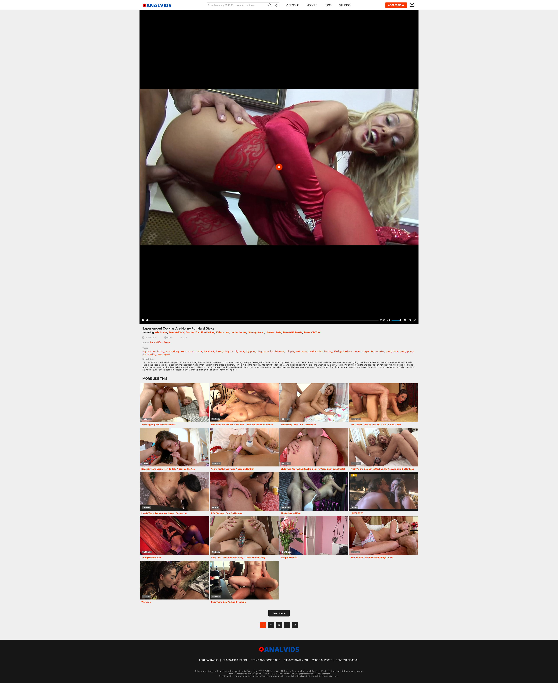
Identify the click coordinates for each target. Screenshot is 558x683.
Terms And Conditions (265, 660)
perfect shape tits (363, 351)
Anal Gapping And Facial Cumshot (158, 424)
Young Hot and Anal (151, 557)
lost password (209, 660)
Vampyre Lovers (289, 557)
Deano (190, 332)
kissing (338, 351)
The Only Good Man (291, 513)
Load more (279, 613)
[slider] (262, 320)
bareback (209, 351)
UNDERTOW (357, 513)
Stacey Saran (256, 332)
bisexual (279, 351)
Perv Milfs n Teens (160, 342)
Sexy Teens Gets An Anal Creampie (228, 602)
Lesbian (347, 351)
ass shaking (172, 351)
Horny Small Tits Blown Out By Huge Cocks (372, 557)
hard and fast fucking (320, 351)
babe (199, 351)
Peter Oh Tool (312, 332)
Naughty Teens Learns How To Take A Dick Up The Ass (168, 469)
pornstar (379, 351)
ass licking (158, 351)
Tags (328, 5)
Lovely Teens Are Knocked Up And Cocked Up (164, 513)
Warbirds (146, 602)
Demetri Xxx (176, 332)
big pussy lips (265, 351)
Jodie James (238, 332)
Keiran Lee (222, 332)
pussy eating (149, 354)
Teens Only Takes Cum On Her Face (298, 424)
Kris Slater (160, 332)
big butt (146, 351)
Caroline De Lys (204, 332)
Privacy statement (296, 660)
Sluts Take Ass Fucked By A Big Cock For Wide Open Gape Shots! (313, 469)
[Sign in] (413, 5)
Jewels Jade (273, 332)
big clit (229, 351)
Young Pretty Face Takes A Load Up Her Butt (232, 469)
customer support (235, 660)
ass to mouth (188, 351)
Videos (291, 5)
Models (311, 5)
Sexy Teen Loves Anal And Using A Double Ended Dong (238, 557)
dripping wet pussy (296, 351)
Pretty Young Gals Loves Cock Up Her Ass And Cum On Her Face (382, 469)
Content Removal (347, 660)
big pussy (251, 351)
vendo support (322, 660)
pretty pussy (407, 351)
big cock (239, 351)
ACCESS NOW (396, 5)
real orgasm (164, 354)
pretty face (392, 351)
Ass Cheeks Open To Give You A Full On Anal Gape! (376, 424)
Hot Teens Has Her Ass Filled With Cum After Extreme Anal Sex (242, 424)
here (234, 674)
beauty (220, 351)
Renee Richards (292, 332)
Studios (344, 5)
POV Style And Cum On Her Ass (226, 513)
